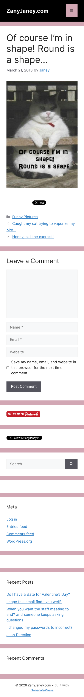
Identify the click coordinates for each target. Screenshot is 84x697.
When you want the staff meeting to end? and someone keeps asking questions (37, 614)
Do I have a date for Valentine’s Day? (38, 594)
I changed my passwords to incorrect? (39, 627)
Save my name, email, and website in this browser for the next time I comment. (43, 367)
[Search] (71, 464)
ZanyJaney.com (27, 11)
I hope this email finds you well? (34, 602)
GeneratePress (42, 690)
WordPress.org (19, 541)
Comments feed (20, 534)
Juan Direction (18, 635)
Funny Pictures (25, 217)
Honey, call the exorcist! (33, 237)
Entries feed (16, 526)
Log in (11, 519)
